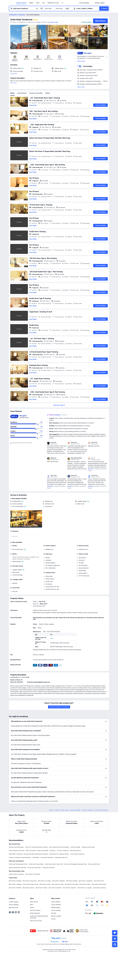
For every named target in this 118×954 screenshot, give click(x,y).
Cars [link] (43, 3)
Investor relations (55, 902)
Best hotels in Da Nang (99, 887)
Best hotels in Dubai (45, 884)
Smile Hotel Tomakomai (21, 19)
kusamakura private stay (61, 857)
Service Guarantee (14, 904)
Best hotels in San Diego (71, 884)
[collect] (114, 932)
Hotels (57, 810)
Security (53, 919)
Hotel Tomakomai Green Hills (16, 850)
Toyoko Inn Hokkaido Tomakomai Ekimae (20, 857)
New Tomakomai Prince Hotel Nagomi (59, 847)
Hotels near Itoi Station (48, 867)
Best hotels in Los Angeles (85, 887)
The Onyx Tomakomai (62, 850)
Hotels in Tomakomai (87, 810)
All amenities (13, 73)
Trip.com (51, 810)
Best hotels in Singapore (15, 884)
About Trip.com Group (36, 920)
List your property (56, 910)
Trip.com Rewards (56, 904)
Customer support (13, 902)
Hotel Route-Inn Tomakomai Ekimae (59, 854)
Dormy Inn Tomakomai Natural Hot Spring (36, 847)
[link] (84, 2)
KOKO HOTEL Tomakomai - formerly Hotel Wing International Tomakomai (28, 854)
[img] (29, 37)
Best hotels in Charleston (69, 887)
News (31, 904)
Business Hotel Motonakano (16, 847)
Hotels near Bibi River (94, 864)
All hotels (53, 913)
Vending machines (50, 563)
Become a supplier (56, 916)
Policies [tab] (47, 93)
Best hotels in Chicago (58, 884)
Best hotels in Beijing (71, 881)
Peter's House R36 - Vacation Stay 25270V (37, 850)
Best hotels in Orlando (41, 887)
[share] (114, 938)
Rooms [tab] (12, 93)
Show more (13, 82)
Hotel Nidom (35, 857)
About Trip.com (34, 902)
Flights (31, 3)
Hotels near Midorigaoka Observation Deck (75, 864)
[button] (63, 3)
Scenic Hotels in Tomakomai (32, 874)
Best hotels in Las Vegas (44, 881)
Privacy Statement (35, 913)
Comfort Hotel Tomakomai (77, 854)
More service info (13, 907)
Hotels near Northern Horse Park (17, 867)
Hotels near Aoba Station (34, 867)
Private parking (16, 501)
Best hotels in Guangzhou (86, 881)
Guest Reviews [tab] (22, 93)
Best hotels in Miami (84, 884)
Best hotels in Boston (28, 887)
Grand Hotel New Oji (75, 850)
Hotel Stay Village (75, 847)
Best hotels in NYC (99, 881)
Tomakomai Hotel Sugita (88, 847)
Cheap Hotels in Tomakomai (16, 874)
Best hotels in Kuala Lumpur (30, 884)
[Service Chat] (114, 944)
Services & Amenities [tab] (36, 93)
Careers (32, 907)
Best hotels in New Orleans (99, 884)
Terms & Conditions (35, 910)
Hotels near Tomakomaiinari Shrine (18, 864)
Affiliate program (55, 907)
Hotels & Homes (21, 3)
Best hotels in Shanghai (15, 881)
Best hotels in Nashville (15, 887)
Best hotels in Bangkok (58, 881)
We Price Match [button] (87, 22)
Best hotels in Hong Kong (30, 881)
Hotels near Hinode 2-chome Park (54, 864)
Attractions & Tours (53, 3)
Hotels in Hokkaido (75, 810)
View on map (80, 87)
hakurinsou (52, 850)
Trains (37, 3)
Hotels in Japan (64, 810)
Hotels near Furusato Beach (36, 864)
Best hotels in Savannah (55, 887)
